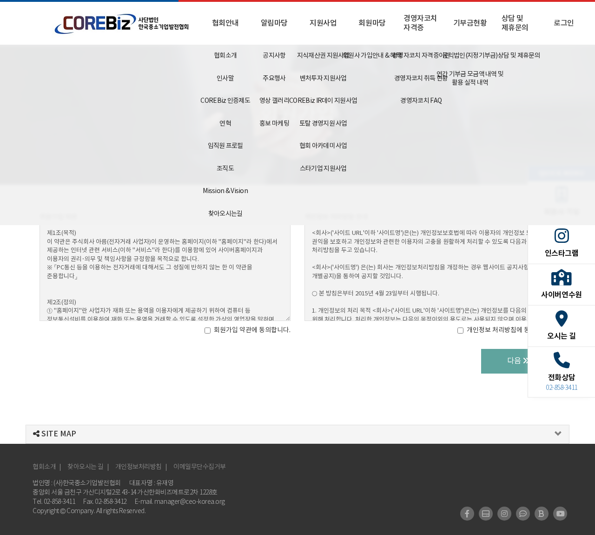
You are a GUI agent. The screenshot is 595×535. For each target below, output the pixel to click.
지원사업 (323, 23)
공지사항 (274, 56)
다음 (515, 361)
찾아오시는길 (225, 214)
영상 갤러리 (274, 101)
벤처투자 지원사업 (323, 78)
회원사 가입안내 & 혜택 (372, 56)
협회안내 (225, 23)
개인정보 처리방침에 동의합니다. (511, 330)
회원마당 (371, 23)
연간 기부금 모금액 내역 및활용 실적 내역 (469, 79)
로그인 (564, 23)
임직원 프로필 (225, 146)
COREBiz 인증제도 (225, 101)
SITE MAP (58, 434)
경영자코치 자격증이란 (421, 56)
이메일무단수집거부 (199, 467)
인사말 (225, 78)
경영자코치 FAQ (421, 101)
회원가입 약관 (58, 217)
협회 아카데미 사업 (323, 146)
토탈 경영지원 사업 (323, 123)
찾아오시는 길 (85, 467)
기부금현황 (470, 23)
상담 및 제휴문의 (515, 23)
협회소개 (225, 56)
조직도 (225, 169)
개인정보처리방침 (138, 467)
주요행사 (274, 78)
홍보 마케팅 (274, 123)
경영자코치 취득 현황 (421, 78)
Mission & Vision (225, 191)
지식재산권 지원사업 (323, 56)
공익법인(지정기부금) (469, 56)
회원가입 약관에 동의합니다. (252, 330)
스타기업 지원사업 (323, 169)
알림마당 (274, 23)
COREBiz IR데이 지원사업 (323, 101)
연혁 (225, 123)
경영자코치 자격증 (420, 23)
